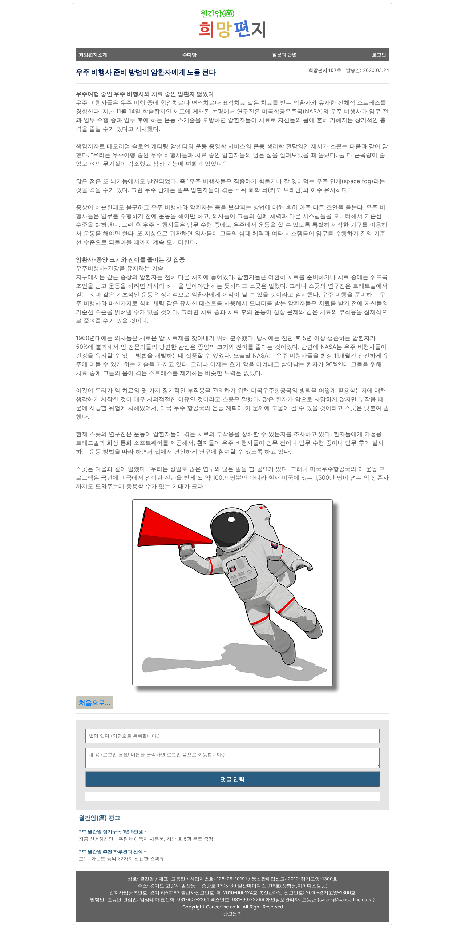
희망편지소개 (93, 54)
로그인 (379, 54)
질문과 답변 (284, 54)
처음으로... (94, 702)
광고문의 (232, 913)
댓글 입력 (232, 779)
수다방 (189, 54)
